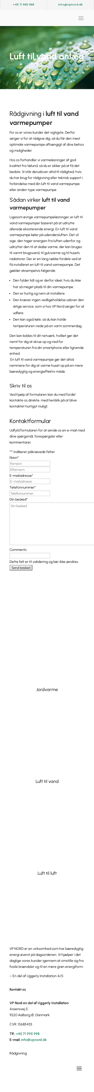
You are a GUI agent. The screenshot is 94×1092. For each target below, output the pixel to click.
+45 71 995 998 (23, 5)
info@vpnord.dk (70, 5)
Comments (18, 550)
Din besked (19, 499)
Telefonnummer (23, 487)
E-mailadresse (21, 476)
